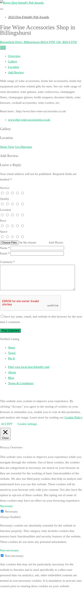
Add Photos (56, 242)
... (3, 47)
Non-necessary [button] (9, 550)
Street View (7, 146)
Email (5, 253)
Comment (7, 262)
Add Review (16, 72)
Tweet (12, 353)
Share (11, 347)
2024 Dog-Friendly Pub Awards (28, 17)
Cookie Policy (73, 417)
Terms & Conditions (20, 383)
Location (13, 67)
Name (5, 248)
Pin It (11, 358)
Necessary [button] (6, 506)
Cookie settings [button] (27, 424)
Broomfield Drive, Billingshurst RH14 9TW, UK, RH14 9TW (38, 42)
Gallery (12, 61)
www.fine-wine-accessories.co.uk (29, 119)
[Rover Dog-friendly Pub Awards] (22, 2)
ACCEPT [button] (6, 424)
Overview (14, 56)
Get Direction (23, 146)
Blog (11, 377)
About (12, 372)
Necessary (11, 511)
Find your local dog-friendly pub (28, 367)
